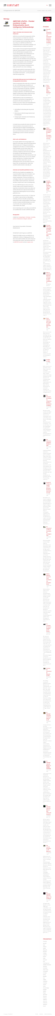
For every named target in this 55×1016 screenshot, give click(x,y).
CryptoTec (45, 954)
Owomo (44, 984)
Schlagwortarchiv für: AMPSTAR (12, 10)
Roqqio (44, 993)
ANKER (44, 948)
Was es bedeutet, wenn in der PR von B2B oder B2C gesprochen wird (48, 323)
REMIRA (44, 991)
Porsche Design (46, 988)
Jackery (44, 974)
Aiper (44, 945)
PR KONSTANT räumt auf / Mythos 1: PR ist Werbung (48, 895)
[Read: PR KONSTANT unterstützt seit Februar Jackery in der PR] (44, 713)
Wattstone (45, 1004)
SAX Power (45, 994)
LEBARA (44, 979)
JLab (44, 978)
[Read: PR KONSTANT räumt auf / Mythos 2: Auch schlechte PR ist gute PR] (44, 806)
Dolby (44, 958)
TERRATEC (45, 999)
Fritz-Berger (28, 217)
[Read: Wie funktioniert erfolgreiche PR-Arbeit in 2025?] (44, 440)
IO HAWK (45, 973)
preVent (14, 218)
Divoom (44, 956)
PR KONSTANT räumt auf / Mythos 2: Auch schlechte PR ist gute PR (48, 810)
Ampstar (21, 29)
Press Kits (45, 941)
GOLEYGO (45, 966)
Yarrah (44, 1006)
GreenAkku (33, 217)
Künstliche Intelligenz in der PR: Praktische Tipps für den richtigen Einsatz (48, 185)
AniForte (44, 946)
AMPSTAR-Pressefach (18, 242)
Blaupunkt (45, 950)
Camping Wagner (21, 217)
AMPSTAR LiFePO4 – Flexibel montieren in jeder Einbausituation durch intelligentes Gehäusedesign (23, 24)
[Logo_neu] (11, 5)
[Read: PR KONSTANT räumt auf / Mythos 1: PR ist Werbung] (44, 893)
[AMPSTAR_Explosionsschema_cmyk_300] (6, 23)
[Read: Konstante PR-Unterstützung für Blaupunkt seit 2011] (44, 669)
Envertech (45, 959)
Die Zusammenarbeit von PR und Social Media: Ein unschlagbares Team (49, 531)
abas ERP (44, 943)
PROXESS (44, 989)
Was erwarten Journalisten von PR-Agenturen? (48, 848)
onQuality (45, 983)
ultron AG (45, 1001)
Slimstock (45, 996)
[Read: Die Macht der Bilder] (44, 360)
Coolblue (44, 953)
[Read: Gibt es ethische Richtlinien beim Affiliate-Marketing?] (44, 86)
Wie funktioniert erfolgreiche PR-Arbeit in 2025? (48, 442)
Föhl (44, 961)
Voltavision (45, 1002)
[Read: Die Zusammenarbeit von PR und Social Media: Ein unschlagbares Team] (44, 527)
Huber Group (45, 969)
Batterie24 (30, 218)
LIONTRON (45, 981)
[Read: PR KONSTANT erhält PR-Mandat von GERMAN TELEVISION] (44, 762)
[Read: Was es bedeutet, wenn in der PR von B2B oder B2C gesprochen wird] (44, 319)
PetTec (44, 986)
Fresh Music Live (46, 963)
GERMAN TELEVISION (47, 964)
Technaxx (45, 997)
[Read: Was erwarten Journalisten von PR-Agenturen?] (44, 846)
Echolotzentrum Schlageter (22, 218)
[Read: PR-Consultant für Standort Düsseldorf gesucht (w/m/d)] (44, 624)
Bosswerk (45, 951)
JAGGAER (44, 976)
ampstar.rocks (30, 242)
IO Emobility (45, 971)
